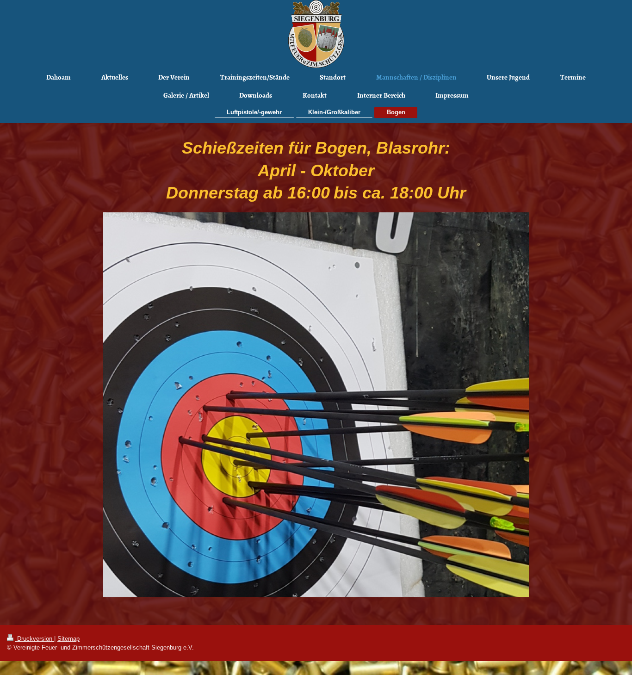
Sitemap (68, 638)
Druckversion (34, 638)
